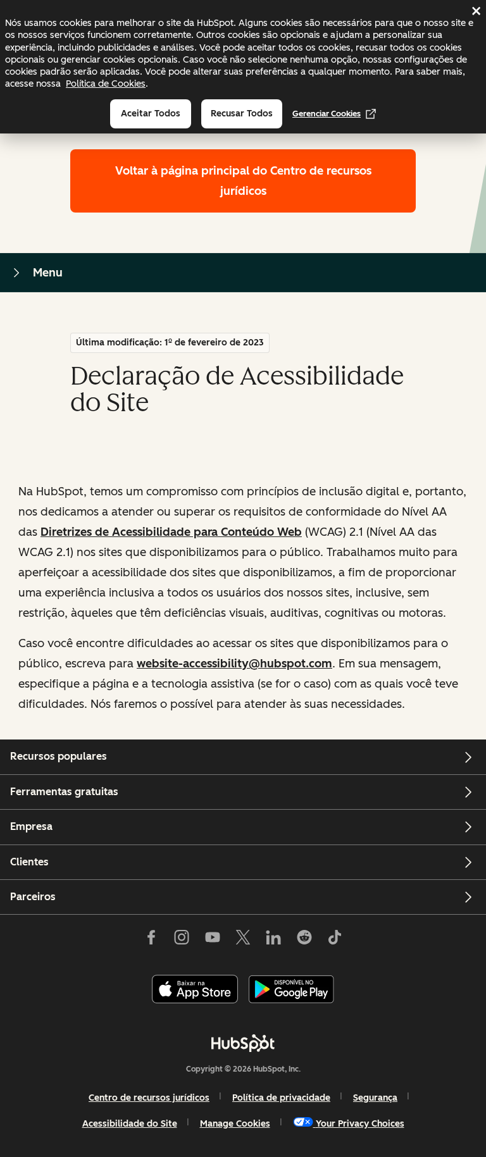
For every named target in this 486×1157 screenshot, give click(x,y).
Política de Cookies (106, 83)
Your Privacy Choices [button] (360, 1123)
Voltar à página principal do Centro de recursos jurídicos (243, 181)
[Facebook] (151, 939)
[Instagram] (181, 939)
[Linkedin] (273, 939)
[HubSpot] (243, 1043)
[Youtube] (212, 939)
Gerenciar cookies (326, 113)
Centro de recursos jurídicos (149, 1097)
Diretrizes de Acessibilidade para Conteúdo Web (171, 532)
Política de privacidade (281, 1097)
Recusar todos (242, 113)
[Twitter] (243, 939)
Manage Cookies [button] (235, 1123)
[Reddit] (304, 939)
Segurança (375, 1097)
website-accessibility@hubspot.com (234, 664)
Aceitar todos (150, 113)
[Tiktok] (334, 939)
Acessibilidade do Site (129, 1123)
